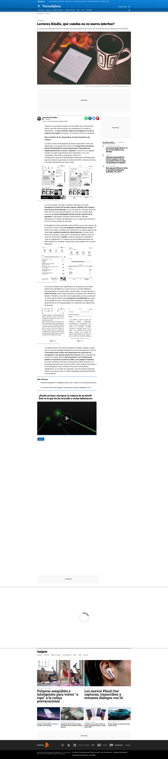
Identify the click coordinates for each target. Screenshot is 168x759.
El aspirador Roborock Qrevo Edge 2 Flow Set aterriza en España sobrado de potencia (72, 725)
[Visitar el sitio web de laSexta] (68, 745)
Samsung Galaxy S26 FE (79, 1)
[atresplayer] (121, 6)
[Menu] (129, 10)
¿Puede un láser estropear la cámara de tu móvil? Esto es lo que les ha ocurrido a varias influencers (65, 397)
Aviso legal (75, 752)
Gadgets (41, 10)
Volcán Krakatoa (54, 1)
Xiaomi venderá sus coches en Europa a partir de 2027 (119, 724)
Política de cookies (95, 752)
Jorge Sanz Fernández (49, 117)
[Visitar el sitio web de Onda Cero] (99, 745)
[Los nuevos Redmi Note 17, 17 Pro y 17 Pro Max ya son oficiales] (48, 714)
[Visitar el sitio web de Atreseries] (93, 745)
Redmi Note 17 (68, 1)
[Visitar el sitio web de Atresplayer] (120, 745)
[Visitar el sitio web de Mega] (87, 745)
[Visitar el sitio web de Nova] (80, 745)
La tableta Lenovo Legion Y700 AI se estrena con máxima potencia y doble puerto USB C (95, 725)
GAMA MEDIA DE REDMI (113, 146)
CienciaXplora (70, 10)
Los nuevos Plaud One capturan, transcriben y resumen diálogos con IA (66, 387)
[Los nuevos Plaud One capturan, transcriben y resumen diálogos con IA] (107, 673)
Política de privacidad (83, 752)
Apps (82, 10)
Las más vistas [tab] (108, 142)
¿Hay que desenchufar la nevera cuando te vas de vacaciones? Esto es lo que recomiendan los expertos (116, 160)
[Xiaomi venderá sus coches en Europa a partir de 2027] (119, 714)
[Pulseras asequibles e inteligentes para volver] (60, 673)
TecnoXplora (40, 13)
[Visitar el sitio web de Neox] (74, 745)
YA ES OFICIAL (112, 722)
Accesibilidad (92, 755)
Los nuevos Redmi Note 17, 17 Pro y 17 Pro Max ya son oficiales (117, 150)
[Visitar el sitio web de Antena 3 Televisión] (62, 745)
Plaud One (61, 1)
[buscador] (129, 7)
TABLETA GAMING (89, 722)
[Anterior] (48, 1)
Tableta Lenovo (105, 1)
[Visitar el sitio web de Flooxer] (128, 745)
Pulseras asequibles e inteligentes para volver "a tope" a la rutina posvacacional (68, 383)
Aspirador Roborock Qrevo (94, 1)
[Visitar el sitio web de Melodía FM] (111, 745)
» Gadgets (47, 13)
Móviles (48, 10)
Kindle (41, 439)
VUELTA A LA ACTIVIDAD (44, 688)
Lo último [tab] (120, 142)
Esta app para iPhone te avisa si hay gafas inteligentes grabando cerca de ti (117, 170)
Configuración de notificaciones (80, 755)
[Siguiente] (130, 1)
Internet (89, 10)
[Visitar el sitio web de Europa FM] (105, 745)
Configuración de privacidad (120, 752)
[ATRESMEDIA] (43, 745)
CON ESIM (87, 688)
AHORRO (108, 155)
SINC (78, 10)
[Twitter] (43, 119)
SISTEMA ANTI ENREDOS (68, 722)
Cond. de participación (106, 752)
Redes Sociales (58, 10)
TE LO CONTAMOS (111, 166)
